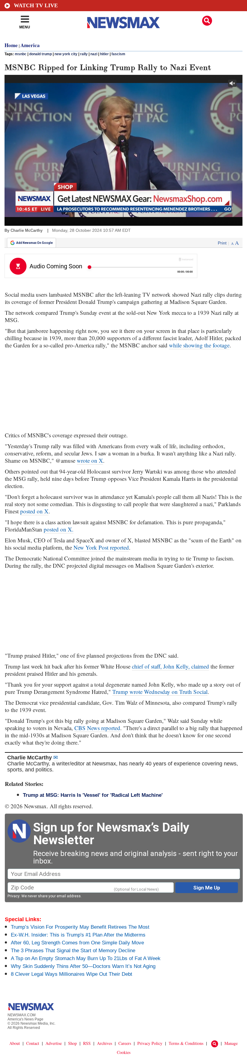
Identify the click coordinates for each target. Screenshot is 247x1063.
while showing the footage (199, 345)
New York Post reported (101, 547)
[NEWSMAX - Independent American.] (123, 23)
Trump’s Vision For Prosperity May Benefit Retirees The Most (80, 927)
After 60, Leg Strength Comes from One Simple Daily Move (77, 943)
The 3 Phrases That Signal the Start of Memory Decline (73, 950)
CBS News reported (97, 728)
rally (84, 54)
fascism (118, 54)
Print (222, 243)
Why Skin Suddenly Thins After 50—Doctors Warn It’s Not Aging (83, 966)
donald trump (40, 54)
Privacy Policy (149, 1043)
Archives (104, 1043)
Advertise (53, 1043)
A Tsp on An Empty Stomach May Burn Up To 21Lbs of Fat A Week (86, 958)
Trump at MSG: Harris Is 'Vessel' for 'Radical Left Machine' (93, 795)
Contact (32, 1043)
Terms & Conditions (186, 1043)
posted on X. (58, 529)
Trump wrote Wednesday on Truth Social (160, 691)
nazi (93, 54)
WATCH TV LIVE (36, 5)
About (14, 1043)
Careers (124, 1043)
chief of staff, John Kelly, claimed (170, 666)
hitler (104, 54)
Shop (72, 1043)
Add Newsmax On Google (34, 242)
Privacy (14, 896)
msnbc (21, 54)
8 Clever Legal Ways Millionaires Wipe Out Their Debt (71, 974)
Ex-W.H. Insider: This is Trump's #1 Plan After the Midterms (78, 935)
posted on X (34, 511)
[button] (207, 21)
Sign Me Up (206, 888)
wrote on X (90, 460)
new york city (66, 54)
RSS (87, 1043)
